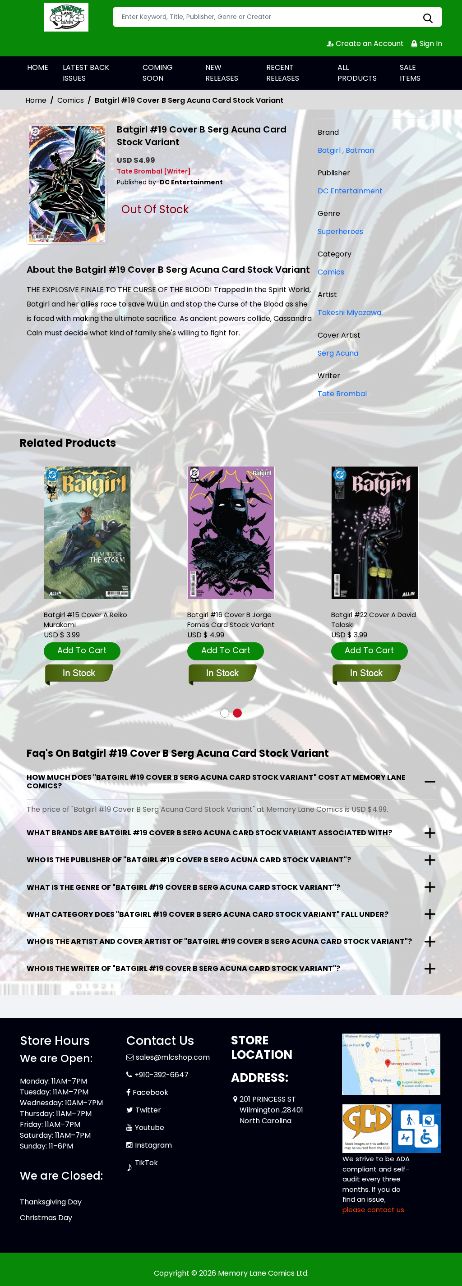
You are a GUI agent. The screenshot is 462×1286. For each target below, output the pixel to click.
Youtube (149, 1127)
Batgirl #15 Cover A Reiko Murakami (85, 619)
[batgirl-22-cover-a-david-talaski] (375, 533)
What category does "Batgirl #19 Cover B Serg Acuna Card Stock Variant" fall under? (207, 914)
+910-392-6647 (161, 1075)
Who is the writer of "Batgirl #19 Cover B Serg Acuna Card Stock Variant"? (183, 968)
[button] (224, 713)
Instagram (153, 1145)
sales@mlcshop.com (173, 1057)
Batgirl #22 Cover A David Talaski (373, 619)
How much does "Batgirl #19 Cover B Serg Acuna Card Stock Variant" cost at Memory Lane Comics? (216, 781)
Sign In (430, 43)
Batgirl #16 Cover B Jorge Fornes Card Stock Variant (231, 619)
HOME (37, 67)
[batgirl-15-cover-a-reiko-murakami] (87, 533)
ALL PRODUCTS (357, 72)
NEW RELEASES (221, 72)
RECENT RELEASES (282, 72)
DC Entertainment (350, 191)
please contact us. (374, 1209)
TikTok (146, 1163)
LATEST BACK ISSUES (86, 72)
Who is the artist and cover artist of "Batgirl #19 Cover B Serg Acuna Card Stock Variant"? (219, 941)
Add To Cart (81, 650)
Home (35, 100)
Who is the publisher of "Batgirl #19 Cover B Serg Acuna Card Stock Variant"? (189, 860)
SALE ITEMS (410, 72)
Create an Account (369, 43)
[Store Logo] (65, 17)
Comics (70, 100)
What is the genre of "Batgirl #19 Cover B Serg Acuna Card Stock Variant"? (183, 887)
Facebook (150, 1092)
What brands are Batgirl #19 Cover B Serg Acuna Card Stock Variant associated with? (209, 833)
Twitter (148, 1110)
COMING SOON (158, 72)
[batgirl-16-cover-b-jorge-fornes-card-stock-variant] (231, 533)
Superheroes (340, 231)
